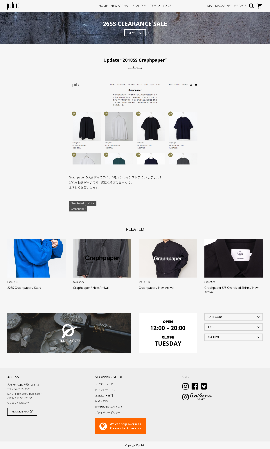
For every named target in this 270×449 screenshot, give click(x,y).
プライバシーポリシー (108, 412)
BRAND (137, 6)
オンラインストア (129, 177)
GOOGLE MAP (21, 411)
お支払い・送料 (104, 395)
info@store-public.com (28, 393)
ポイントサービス (105, 390)
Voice (91, 203)
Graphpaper (78, 209)
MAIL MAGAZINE (219, 6)
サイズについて (104, 384)
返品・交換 (101, 401)
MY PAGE (239, 6)
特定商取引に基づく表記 (109, 407)
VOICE (167, 6)
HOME (103, 6)
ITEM (152, 6)
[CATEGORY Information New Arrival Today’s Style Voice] (233, 317)
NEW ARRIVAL (120, 6)
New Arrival (77, 203)
